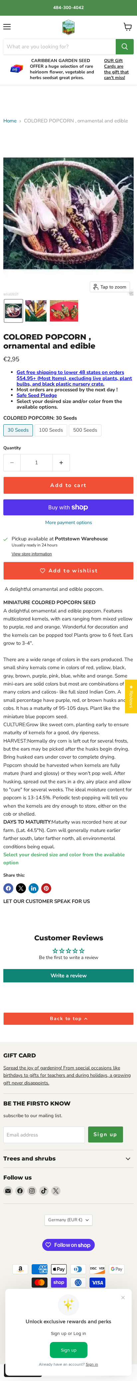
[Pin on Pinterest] (46, 888)
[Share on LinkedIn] (34, 888)
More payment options (68, 522)
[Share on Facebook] (8, 888)
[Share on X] (21, 888)
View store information (32, 554)
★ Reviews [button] (131, 696)
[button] (13, 311)
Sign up (105, 1134)
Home (10, 121)
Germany (65, 1220)
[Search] (125, 46)
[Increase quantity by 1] (61, 462)
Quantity (12, 448)
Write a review (69, 975)
